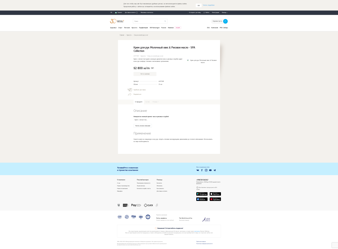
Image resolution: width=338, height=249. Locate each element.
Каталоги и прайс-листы (144, 188)
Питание (127, 28)
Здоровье (113, 28)
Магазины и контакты (147, 12)
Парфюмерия (143, 28)
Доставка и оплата (130, 12)
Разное (163, 28)
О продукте (138, 102)
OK (199, 5)
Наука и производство (123, 186)
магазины (197, 231)
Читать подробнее (209, 5)
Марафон (119, 191)
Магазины (159, 186)
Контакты (159, 183)
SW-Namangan (155, 28)
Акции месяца (141, 186)
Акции (178, 28)
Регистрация (215, 12)
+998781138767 (202, 180)
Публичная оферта (201, 241)
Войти (207, 12)
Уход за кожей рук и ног (155, 56)
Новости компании (122, 188)
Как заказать (160, 188)
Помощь (224, 12)
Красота (134, 28)
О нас (118, 183)
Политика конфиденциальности (204, 243)
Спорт (120, 28)
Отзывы (156, 102)
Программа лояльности (143, 183)
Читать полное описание (142, 126)
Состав (147, 102)
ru (111, 12)
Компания (214, 28)
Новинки (171, 28)
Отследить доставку (195, 12)
